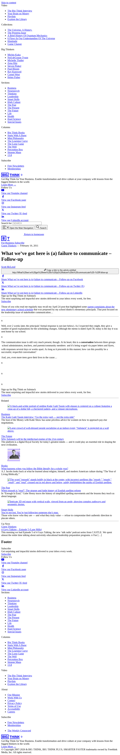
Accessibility (14, 709)
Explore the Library (17, 19)
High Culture (14, 102)
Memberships (14, 168)
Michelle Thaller (16, 60)
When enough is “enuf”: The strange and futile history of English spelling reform (41, 490)
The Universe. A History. (20, 30)
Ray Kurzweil (14, 71)
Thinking (12, 93)
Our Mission (14, 694)
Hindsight (12, 41)
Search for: (6, 223)
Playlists (12, 16)
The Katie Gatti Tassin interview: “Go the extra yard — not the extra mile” (38, 417)
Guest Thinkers (8, 245)
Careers (11, 711)
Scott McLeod (8, 266)
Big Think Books (16, 132)
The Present (13, 107)
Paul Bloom (13, 69)
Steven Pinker (14, 66)
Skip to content (8, 2)
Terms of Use (14, 706)
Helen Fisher (14, 77)
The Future (13, 110)
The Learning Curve (18, 141)
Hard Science (14, 119)
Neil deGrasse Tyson (18, 57)
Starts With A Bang (17, 135)
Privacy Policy (15, 703)
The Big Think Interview (20, 10)
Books (4, 465)
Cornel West (14, 74)
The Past (12, 105)
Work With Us (15, 697)
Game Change (15, 44)
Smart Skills (13, 99)
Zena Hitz (12, 63)
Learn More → (8, 184)
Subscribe (19, 242)
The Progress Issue (17, 32)
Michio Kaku (14, 54)
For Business (8, 242)
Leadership (13, 96)
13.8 (10, 155)
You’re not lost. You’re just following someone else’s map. (30, 512)
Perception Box (15, 149)
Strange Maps (14, 152)
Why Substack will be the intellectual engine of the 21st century (32, 439)
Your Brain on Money (18, 13)
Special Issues (14, 122)
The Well (12, 146)
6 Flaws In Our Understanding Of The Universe (31, 38)
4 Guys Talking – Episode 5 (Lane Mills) (21, 529)
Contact (11, 700)
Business (12, 88)
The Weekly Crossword (19, 730)
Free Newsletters (16, 166)
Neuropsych (14, 90)
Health (11, 116)
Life (10, 113)
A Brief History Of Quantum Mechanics (27, 35)
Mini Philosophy (16, 138)
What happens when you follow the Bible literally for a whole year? (34, 468)
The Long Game (16, 144)
